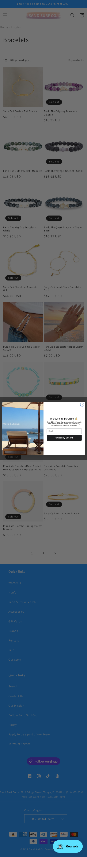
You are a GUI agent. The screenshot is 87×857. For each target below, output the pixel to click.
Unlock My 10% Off (64, 438)
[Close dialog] (82, 404)
